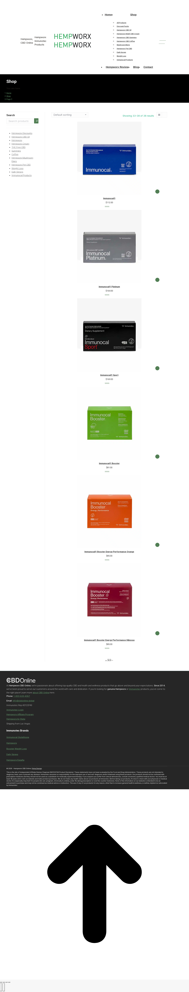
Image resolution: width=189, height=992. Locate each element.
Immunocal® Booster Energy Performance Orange (109, 552)
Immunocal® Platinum (109, 286)
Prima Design (37, 768)
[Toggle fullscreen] (6, 982)
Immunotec (134, 689)
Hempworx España (15, 760)
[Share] (4, 982)
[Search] (36, 120)
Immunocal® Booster (109, 463)
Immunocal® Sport (109, 375)
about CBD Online (41, 692)
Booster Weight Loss (16, 748)
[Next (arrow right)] (4, 987)
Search (10, 115)
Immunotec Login (15, 710)
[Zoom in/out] (9, 982)
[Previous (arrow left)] (1, 987)
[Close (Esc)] (1, 982)
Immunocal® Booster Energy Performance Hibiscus (109, 640)
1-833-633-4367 (21, 2)
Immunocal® (109, 198)
